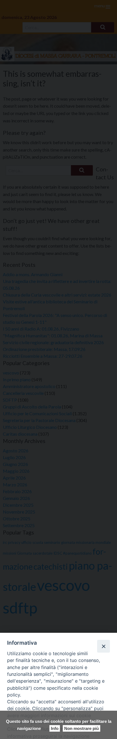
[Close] (103, 646)
